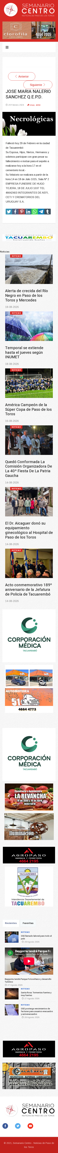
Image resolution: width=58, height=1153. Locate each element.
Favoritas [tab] (28, 923)
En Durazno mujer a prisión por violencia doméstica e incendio (29, 518)
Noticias (16, 256)
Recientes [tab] (11, 923)
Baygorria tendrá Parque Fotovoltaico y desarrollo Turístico (27, 347)
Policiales (17, 479)
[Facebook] (5, 1126)
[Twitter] (18, 1126)
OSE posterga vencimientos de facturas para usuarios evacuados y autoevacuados (28, 459)
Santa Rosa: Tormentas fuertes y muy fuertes (25, 402)
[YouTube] (31, 1126)
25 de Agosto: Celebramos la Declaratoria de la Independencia (28, 575)
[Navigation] (7, 47)
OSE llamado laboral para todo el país (27, 293)
